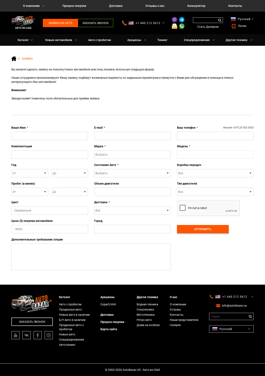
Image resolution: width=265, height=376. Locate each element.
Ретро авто (144, 320)
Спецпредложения (197, 40)
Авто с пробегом (99, 40)
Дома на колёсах (148, 325)
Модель (183, 146)
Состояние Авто (106, 165)
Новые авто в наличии (74, 314)
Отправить (202, 229)
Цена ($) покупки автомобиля (32, 220)
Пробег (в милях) (23, 183)
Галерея (175, 325)
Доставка (116, 5)
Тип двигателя (187, 183)
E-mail (99, 127)
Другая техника (236, 40)
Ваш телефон (215, 127)
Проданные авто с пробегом (71, 327)
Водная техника (147, 304)
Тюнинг (162, 40)
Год (13, 165)
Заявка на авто (60, 23)
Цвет (14, 202)
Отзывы (175, 309)
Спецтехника (145, 309)
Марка (100, 146)
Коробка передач (189, 165)
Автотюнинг (67, 344)
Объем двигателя (106, 183)
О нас (173, 297)
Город (98, 220)
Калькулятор (196, 5)
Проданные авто (70, 309)
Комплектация (21, 146)
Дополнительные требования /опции (37, 239)
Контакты (235, 5)
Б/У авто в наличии (72, 320)
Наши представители (184, 320)
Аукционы (134, 40)
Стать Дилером (207, 26)
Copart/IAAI (108, 304)
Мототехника (146, 314)
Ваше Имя (19, 127)
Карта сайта (108, 329)
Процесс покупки (74, 5)
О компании (31, 5)
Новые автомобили (58, 40)
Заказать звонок (95, 23)
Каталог (23, 40)
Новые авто (67, 334)
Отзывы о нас (155, 5)
